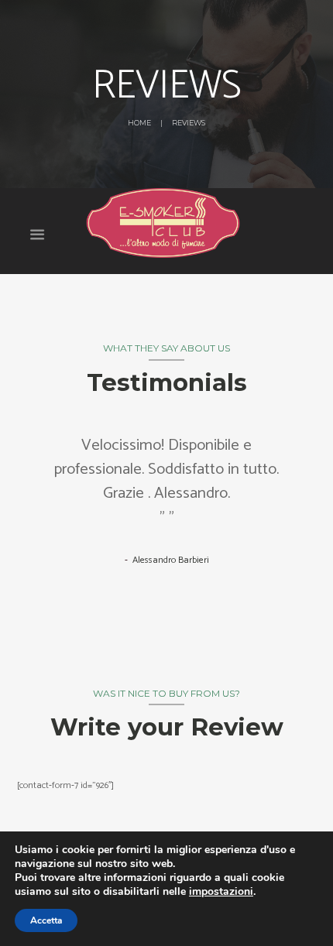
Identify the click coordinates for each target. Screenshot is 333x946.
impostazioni (221, 892)
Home (139, 122)
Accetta (46, 920)
